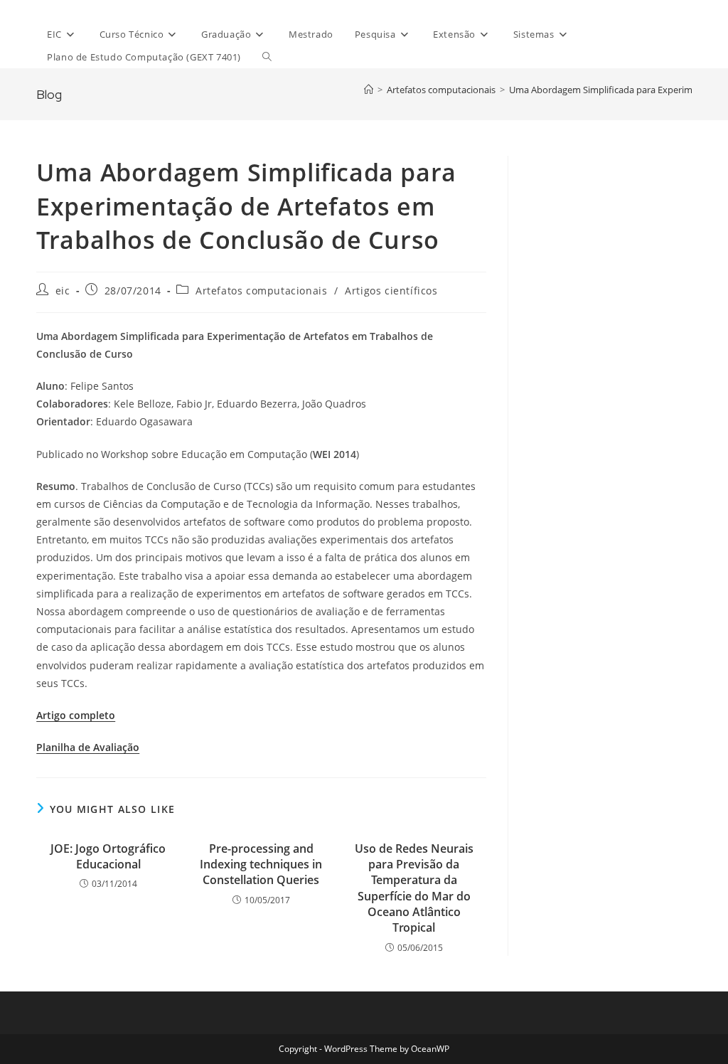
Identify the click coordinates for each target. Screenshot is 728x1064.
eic (62, 290)
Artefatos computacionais (261, 290)
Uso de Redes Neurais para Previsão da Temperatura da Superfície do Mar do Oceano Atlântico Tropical (414, 888)
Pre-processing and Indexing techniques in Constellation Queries (261, 864)
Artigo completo (75, 715)
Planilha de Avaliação (87, 747)
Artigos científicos (391, 290)
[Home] (368, 89)
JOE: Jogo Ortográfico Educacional (108, 856)
